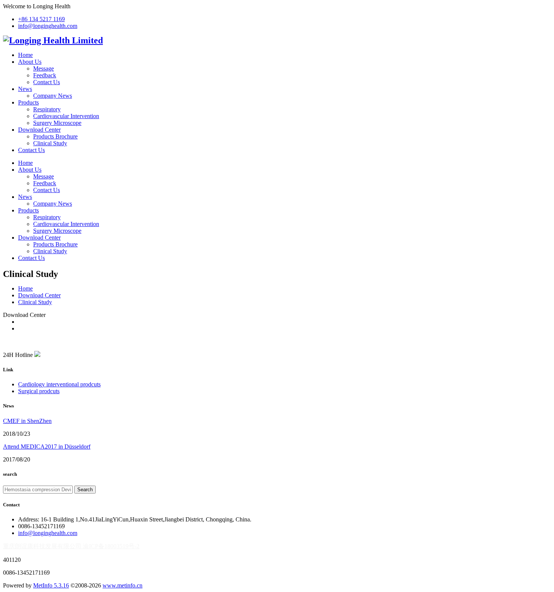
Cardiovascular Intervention (66, 116)
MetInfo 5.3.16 (51, 585)
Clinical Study (50, 143)
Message (43, 68)
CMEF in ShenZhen (27, 421)
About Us (29, 61)
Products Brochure (55, 136)
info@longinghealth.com (47, 26)
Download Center (39, 129)
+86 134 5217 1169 (41, 19)
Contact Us (46, 82)
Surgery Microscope (57, 123)
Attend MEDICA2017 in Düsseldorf (46, 446)
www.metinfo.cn (122, 585)
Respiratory (47, 109)
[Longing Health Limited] (53, 40)
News (25, 89)
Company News (52, 95)
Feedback (44, 75)
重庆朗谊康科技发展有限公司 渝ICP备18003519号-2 (71, 546)
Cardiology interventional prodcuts (59, 384)
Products (28, 102)
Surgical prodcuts (39, 391)
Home (25, 55)
